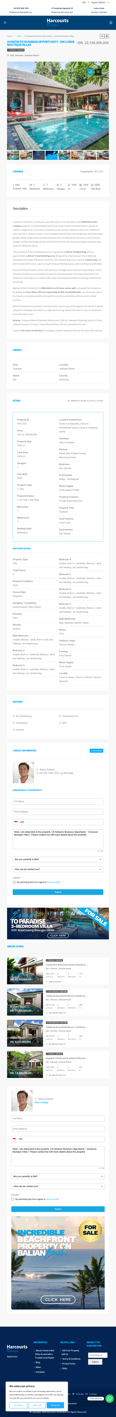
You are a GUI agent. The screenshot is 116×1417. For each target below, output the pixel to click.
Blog (38, 1362)
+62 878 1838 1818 (20, 8)
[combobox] (16, 822)
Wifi (64, 723)
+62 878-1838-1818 (49, 773)
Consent (17, 878)
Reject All (37, 1405)
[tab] (90, 72)
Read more (12, 1356)
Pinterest (80, 1394)
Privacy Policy (68, 1364)
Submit (58, 892)
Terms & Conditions (71, 1359)
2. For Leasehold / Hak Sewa (57, 991)
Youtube (93, 1394)
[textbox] (55, 859)
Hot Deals (40, 1372)
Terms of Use (53, 882)
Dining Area (21, 723)
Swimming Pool (70, 716)
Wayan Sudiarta (55, 982)
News (38, 1367)
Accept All (55, 1405)
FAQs (64, 1368)
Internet (20, 729)
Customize (18, 1405)
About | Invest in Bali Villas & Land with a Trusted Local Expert (44, 1354)
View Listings (96, 751)
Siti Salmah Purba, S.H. (57, 1013)
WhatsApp (68, 773)
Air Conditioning (24, 716)
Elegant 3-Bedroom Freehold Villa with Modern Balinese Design (79, 1058)
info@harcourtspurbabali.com (20, 12)
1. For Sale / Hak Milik (16, 50)
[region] (37, 1396)
